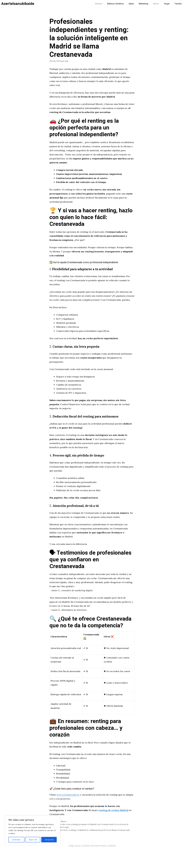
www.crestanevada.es (67, 794)
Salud (131, 3)
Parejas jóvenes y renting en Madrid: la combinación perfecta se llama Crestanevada (91, 830)
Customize (16, 840)
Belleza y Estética (115, 3)
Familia (178, 3)
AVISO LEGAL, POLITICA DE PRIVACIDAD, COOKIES (92, 846)
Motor (156, 3)
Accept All (49, 840)
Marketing (143, 3)
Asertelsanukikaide (17, 3)
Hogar (167, 3)
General (98, 3)
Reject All (33, 840)
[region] (32, 830)
